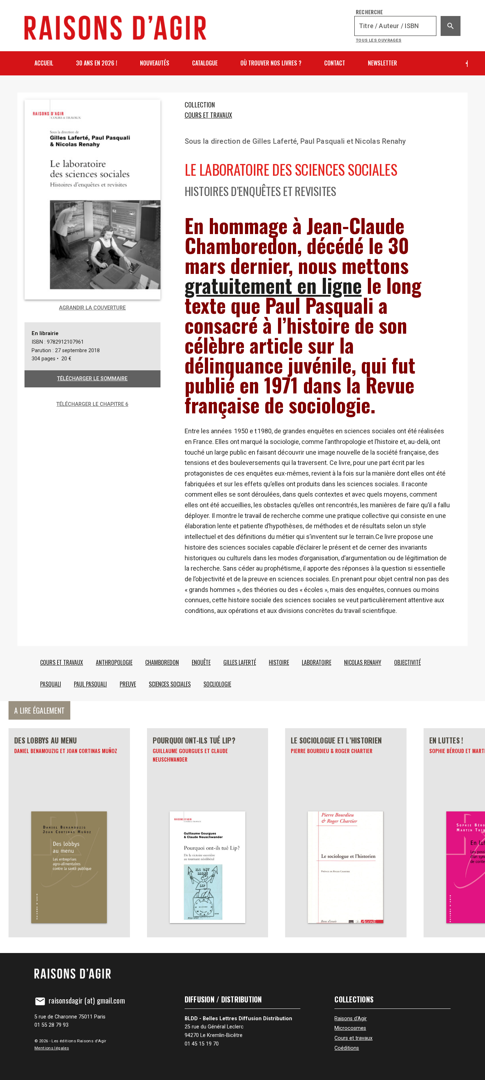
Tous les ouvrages (379, 40)
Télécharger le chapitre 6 (92, 404)
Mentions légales (51, 1047)
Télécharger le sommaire (92, 379)
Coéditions (346, 1048)
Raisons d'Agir (350, 1019)
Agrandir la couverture (92, 308)
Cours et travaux (208, 115)
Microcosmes (350, 1028)
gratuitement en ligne (273, 285)
